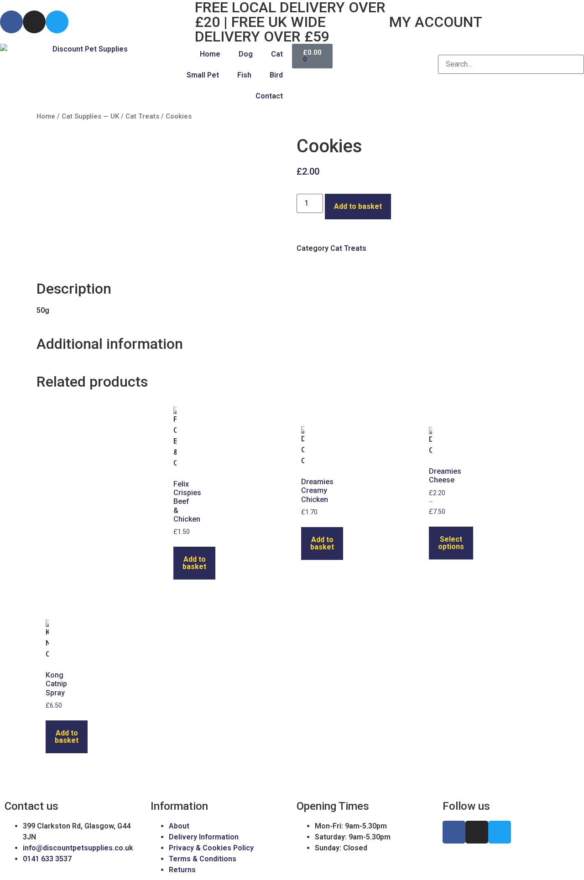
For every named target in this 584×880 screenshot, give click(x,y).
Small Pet (203, 75)
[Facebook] (11, 21)
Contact (269, 96)
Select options (451, 543)
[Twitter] (57, 21)
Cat (277, 54)
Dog (246, 54)
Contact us (31, 806)
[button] (511, 49)
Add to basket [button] (194, 563)
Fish (244, 75)
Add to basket (358, 206)
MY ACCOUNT (435, 22)
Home (210, 54)
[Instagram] (34, 21)
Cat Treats (142, 116)
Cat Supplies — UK (90, 116)
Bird (276, 75)
